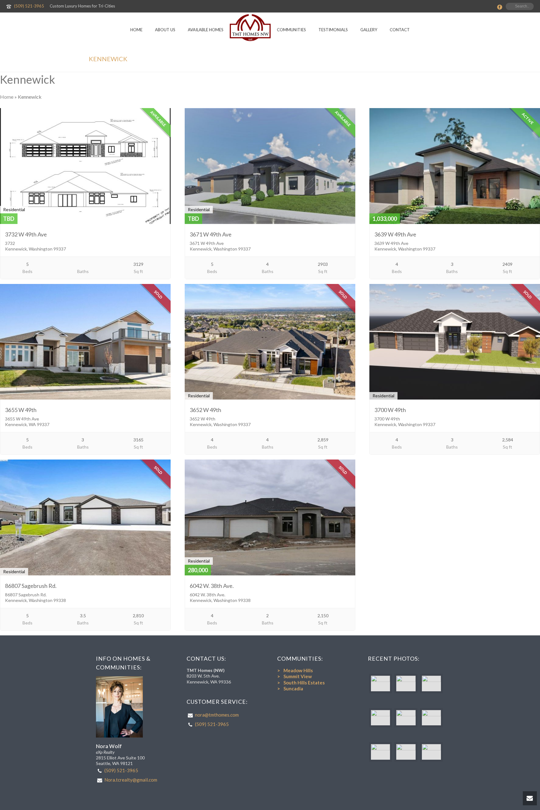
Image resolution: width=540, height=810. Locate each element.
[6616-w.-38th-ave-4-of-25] (405, 718)
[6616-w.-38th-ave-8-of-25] (431, 718)
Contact (400, 29)
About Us (165, 29)
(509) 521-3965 (29, 5)
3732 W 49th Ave (26, 234)
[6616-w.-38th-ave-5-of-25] (380, 752)
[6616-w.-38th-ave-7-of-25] (431, 683)
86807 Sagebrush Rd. (31, 585)
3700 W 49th (390, 409)
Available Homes (205, 29)
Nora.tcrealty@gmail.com (130, 780)
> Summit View (294, 676)
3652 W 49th (205, 409)
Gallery (368, 29)
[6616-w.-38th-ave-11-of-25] (431, 752)
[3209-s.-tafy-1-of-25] (380, 683)
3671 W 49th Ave (211, 234)
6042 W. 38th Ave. (212, 585)
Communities (291, 29)
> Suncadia (290, 688)
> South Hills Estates (301, 682)
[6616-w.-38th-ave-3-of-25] (380, 718)
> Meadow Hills (295, 670)
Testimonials (333, 29)
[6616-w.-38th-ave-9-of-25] (405, 752)
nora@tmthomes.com (217, 715)
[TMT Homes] (250, 27)
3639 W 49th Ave (395, 234)
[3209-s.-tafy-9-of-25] (405, 683)
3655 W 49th (21, 409)
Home (136, 29)
